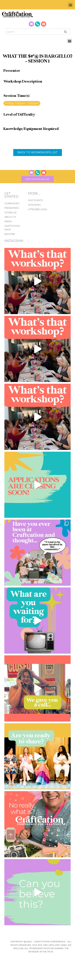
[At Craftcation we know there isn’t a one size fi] (37, 620)
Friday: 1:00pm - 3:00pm (22, 103)
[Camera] (43, 24)
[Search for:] (37, 31)
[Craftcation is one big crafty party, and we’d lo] (37, 485)
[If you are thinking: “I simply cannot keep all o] (37, 756)
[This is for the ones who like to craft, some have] (37, 688)
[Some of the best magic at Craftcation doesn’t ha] (37, 553)
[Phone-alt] (37, 24)
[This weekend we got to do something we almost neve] (37, 892)
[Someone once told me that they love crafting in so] (37, 824)
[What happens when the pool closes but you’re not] (37, 281)
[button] (70, 5)
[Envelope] (31, 24)
